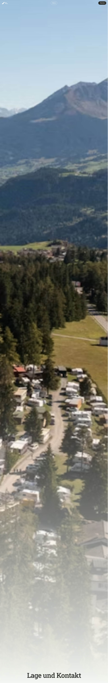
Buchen (102, 3)
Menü (54, 3)
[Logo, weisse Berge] (5, 3)
